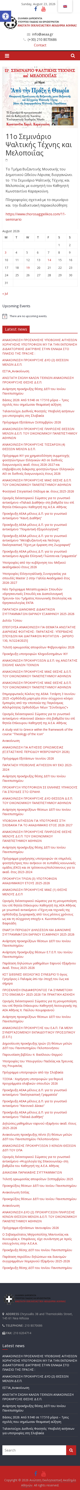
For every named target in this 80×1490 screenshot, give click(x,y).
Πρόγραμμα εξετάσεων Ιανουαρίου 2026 (30, 1228)
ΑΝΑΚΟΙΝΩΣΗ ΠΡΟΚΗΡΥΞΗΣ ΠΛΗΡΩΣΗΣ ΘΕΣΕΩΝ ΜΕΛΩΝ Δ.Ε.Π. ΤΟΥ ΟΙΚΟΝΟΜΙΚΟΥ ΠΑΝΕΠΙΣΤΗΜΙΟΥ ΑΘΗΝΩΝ (39, 433)
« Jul (5, 293)
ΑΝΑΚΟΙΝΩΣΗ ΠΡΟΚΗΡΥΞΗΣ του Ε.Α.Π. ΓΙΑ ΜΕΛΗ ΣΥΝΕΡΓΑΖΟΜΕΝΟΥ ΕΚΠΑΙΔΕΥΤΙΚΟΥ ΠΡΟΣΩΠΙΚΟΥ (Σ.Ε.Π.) (38, 1032)
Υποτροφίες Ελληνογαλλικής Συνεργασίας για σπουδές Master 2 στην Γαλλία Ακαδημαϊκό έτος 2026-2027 (36, 578)
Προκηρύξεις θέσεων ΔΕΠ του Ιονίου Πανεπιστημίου (39, 1186)
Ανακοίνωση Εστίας (15, 1192)
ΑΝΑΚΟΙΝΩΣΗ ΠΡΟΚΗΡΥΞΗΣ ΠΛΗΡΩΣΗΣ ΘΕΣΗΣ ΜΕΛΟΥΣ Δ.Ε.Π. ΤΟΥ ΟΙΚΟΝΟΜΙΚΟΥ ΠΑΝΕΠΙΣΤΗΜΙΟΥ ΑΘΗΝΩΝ (37, 836)
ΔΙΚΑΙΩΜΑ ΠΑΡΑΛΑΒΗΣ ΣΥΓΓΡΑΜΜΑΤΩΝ (32, 1172)
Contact (40, 45)
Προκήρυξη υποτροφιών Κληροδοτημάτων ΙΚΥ (35, 654)
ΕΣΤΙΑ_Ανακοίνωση (15, 371)
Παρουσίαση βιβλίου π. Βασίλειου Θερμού (32, 1054)
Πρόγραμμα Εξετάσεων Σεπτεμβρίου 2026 (31, 422)
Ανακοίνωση (11, 741)
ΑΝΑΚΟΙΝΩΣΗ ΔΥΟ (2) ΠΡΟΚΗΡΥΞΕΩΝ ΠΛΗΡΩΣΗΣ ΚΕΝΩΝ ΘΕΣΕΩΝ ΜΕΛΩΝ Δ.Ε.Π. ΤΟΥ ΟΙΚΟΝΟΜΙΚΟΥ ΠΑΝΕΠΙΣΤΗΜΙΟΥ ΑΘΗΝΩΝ (39, 1216)
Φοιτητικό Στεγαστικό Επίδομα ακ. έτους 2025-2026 (38, 491)
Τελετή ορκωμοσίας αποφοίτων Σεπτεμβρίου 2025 (37, 1179)
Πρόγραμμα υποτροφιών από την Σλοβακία (32, 1072)
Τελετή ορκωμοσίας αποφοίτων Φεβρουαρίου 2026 (38, 647)
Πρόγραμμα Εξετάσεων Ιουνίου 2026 (28, 758)
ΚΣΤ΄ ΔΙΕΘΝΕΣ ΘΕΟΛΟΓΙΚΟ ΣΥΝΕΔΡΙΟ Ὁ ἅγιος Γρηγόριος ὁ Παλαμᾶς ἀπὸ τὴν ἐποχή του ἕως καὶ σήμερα (35, 978)
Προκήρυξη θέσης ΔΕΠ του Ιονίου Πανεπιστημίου (37, 1250)
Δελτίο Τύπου (12, 620)
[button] (5, 16)
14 (49, 260)
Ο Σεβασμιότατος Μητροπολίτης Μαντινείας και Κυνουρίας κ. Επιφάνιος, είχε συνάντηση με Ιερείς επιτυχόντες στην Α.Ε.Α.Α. (37, 1238)
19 (28, 268)
